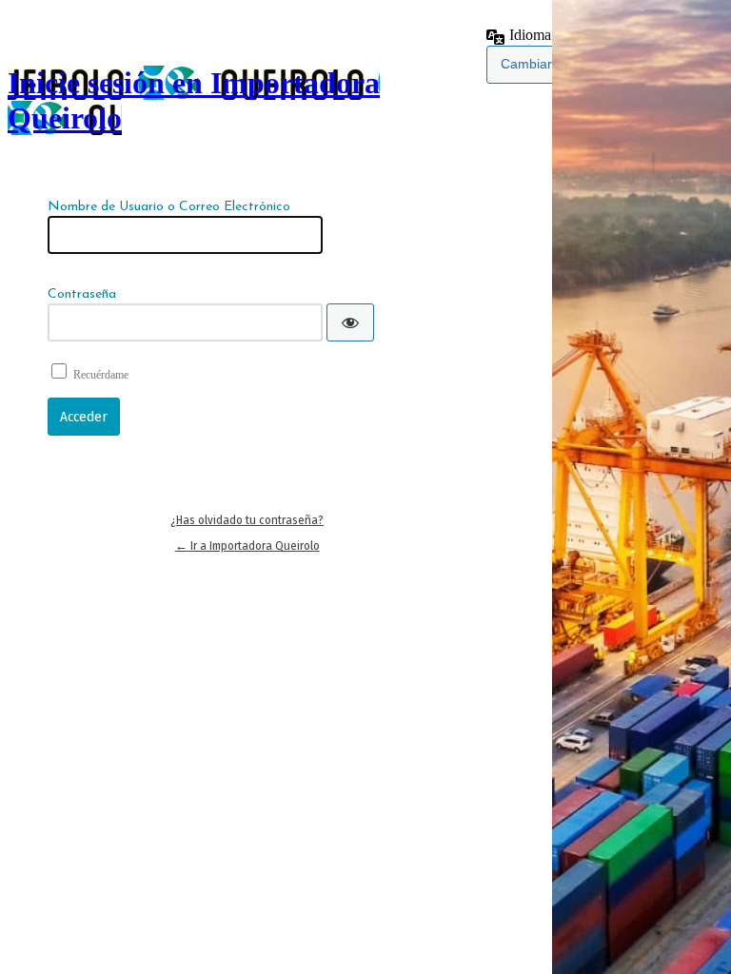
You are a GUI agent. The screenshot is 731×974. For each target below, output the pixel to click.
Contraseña (82, 294)
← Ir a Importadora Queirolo (247, 545)
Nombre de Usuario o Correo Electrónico (169, 207)
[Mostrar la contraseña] (350, 322)
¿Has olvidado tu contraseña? (247, 520)
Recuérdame (100, 374)
